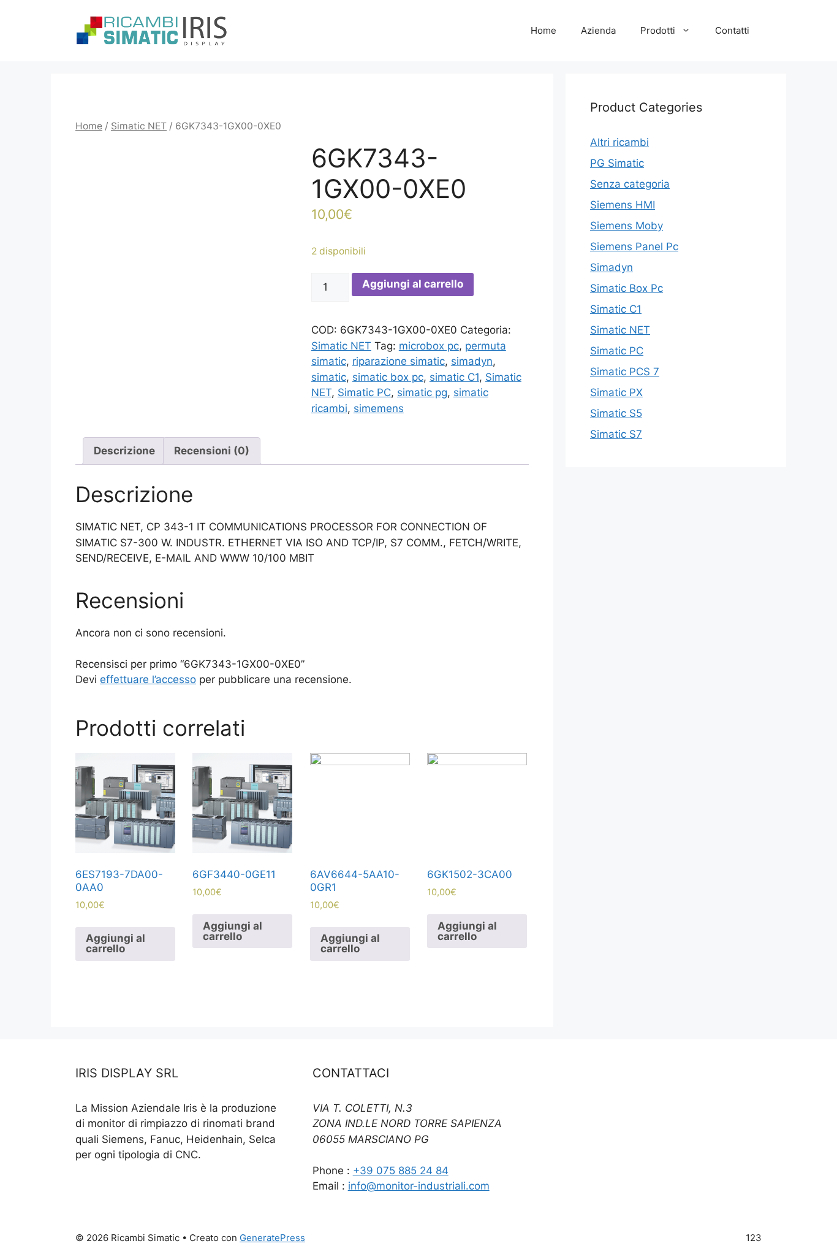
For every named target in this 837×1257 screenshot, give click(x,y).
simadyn (472, 361)
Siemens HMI (622, 205)
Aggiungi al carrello (412, 284)
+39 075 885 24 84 (401, 1170)
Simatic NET (139, 126)
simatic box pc (387, 377)
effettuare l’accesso (148, 679)
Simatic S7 (616, 434)
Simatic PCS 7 (624, 371)
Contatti (732, 30)
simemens (379, 408)
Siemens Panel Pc (634, 246)
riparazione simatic (398, 361)
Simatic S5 (616, 413)
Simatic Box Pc (626, 288)
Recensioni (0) (211, 451)
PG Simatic (617, 163)
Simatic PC (364, 392)
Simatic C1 (616, 309)
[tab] (124, 451)
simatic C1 (454, 377)
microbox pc (429, 346)
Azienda (598, 30)
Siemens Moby (626, 226)
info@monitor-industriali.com (419, 1186)
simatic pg (422, 392)
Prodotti (657, 30)
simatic (328, 377)
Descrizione (124, 451)
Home (543, 30)
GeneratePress (272, 1238)
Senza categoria (630, 184)
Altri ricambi (619, 142)
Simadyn (611, 267)
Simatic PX (616, 392)
